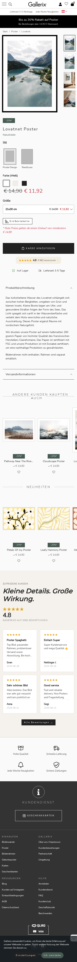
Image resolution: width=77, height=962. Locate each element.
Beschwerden (45, 913)
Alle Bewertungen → (38, 722)
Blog (4, 883)
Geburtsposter (9, 859)
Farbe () (10, 175)
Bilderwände (8, 842)
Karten (5, 865)
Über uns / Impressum (49, 842)
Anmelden (43, 883)
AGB (4, 901)
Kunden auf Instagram (13, 889)
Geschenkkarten (40, 815)
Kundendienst (45, 889)
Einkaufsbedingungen (13, 895)
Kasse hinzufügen (40, 248)
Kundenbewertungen (49, 847)
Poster (5, 847)
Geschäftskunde (46, 907)
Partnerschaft (45, 853)
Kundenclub (44, 901)
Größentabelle (19, 221)
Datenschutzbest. (10, 907)
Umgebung (44, 859)
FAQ (40, 895)
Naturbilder (9, 135)
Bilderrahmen (8, 853)
